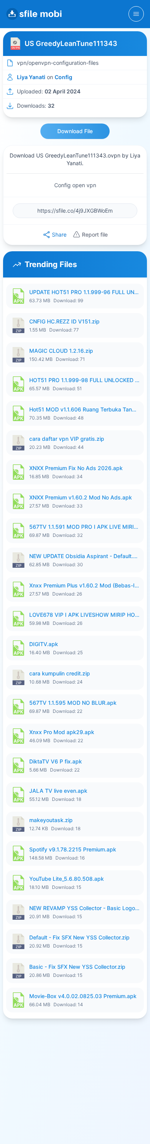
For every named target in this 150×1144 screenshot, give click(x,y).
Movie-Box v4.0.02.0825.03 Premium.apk (83, 996)
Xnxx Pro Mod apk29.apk (61, 732)
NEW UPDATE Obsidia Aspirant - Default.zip (84, 556)
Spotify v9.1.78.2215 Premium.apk (72, 849)
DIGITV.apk (43, 644)
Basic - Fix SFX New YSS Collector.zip (77, 966)
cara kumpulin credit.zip (59, 673)
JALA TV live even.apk (58, 790)
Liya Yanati (31, 77)
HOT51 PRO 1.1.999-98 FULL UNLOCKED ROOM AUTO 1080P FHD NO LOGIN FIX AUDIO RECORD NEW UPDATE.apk (84, 380)
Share (59, 234)
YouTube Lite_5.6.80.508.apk (66, 878)
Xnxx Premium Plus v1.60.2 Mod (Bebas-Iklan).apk (84, 585)
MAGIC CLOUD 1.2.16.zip (61, 350)
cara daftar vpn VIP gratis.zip (66, 438)
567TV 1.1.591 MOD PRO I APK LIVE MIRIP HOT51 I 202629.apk (84, 526)
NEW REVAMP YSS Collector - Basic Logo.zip (84, 908)
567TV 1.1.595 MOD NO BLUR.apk (73, 702)
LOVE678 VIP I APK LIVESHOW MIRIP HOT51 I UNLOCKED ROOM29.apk (84, 614)
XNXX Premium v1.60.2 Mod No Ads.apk (80, 497)
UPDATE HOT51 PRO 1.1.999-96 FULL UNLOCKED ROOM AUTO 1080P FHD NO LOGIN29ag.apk (84, 292)
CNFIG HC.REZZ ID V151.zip (64, 321)
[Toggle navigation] (136, 14)
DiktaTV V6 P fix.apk (55, 761)
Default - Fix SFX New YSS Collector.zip (79, 937)
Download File (75, 131)
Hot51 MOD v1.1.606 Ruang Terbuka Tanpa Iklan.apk (84, 409)
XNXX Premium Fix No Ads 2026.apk (76, 468)
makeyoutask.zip (51, 820)
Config (63, 77)
